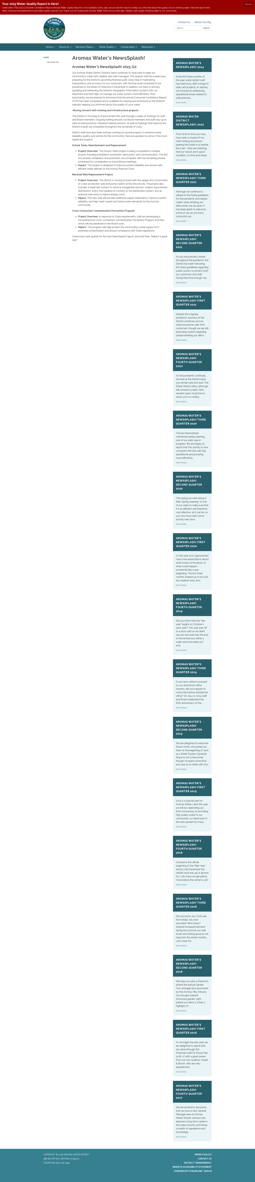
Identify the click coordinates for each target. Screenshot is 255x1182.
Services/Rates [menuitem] (84, 47)
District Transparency (198, 1163)
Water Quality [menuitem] (106, 47)
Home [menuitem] (49, 47)
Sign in (208, 1171)
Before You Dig (202, 22)
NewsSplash (53, 62)
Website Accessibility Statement (192, 1167)
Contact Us (184, 22)
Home (46, 57)
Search (206, 28)
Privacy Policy (203, 1154)
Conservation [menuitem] (128, 47)
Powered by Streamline (188, 1171)
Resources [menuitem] (147, 47)
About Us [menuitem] (64, 47)
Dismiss (248, 4)
